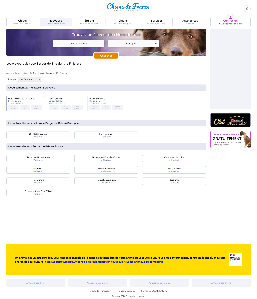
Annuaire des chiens (221, 282)
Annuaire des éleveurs (98, 282)
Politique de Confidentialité (154, 291)
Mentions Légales (126, 291)
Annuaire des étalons (159, 282)
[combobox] (78, 43)
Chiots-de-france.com (100, 291)
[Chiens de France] (128, 9)
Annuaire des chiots (36, 282)
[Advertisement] (106, 221)
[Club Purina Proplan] (230, 120)
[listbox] (156, 43)
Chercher (106, 55)
